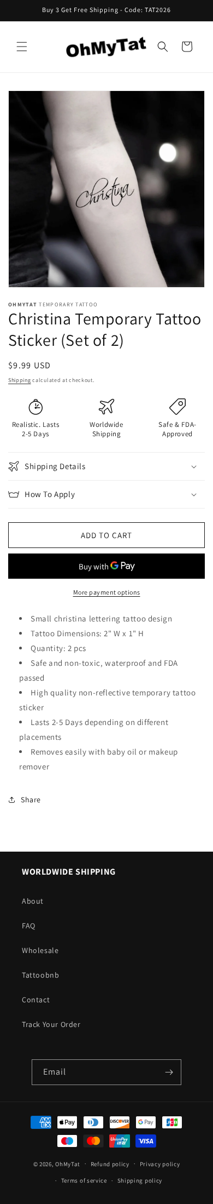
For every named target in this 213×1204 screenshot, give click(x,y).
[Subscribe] (169, 1072)
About (33, 901)
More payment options (106, 592)
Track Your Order (51, 1024)
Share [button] (31, 799)
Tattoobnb (40, 975)
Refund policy (110, 1164)
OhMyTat (67, 1163)
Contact (36, 1000)
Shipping (19, 380)
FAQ (29, 926)
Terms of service (84, 1180)
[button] (22, 47)
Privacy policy (160, 1164)
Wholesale (40, 950)
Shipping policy (140, 1180)
